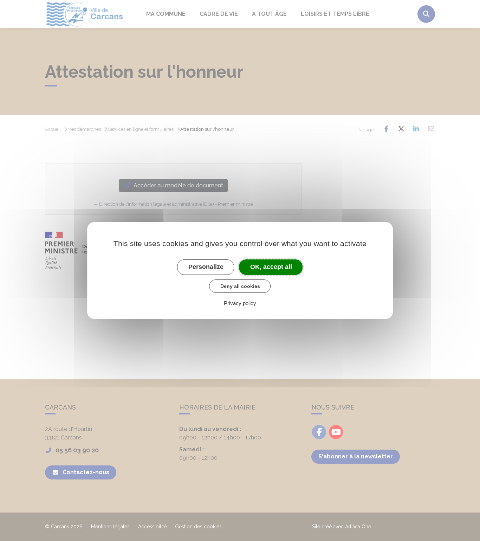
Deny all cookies (240, 286)
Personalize (205, 266)
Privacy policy (240, 303)
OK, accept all (271, 266)
